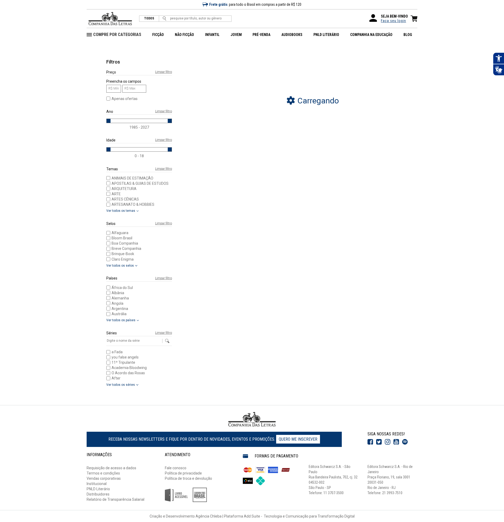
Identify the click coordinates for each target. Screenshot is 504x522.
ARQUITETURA (124, 189)
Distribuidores (98, 494)
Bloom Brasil (122, 238)
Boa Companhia (125, 243)
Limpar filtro (163, 72)
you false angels (125, 357)
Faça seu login (393, 21)
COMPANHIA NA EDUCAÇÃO (371, 35)
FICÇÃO (158, 35)
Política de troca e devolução (188, 478)
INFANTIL (212, 35)
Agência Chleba (209, 516)
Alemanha (120, 298)
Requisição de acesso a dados (111, 468)
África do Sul (122, 288)
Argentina (120, 309)
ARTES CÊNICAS (125, 199)
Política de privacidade (183, 473)
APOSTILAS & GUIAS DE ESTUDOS (140, 183)
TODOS (149, 18)
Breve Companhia (126, 248)
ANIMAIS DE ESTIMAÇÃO (132, 178)
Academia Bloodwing (129, 368)
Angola (117, 303)
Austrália (119, 314)
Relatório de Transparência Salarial (115, 499)
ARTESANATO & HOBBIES (133, 204)
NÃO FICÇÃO (184, 35)
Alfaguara (120, 233)
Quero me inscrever (298, 439)
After (116, 378)
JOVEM (236, 35)
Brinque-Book (123, 254)
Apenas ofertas (125, 99)
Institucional (97, 484)
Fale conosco (175, 468)
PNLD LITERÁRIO (326, 35)
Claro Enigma (123, 259)
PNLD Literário (98, 489)
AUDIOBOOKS (291, 35)
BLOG (407, 35)
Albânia (118, 293)
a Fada (117, 352)
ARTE (116, 194)
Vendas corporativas (104, 478)
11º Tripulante (123, 362)
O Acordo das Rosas (128, 373)
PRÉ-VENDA (261, 35)
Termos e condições (103, 473)
